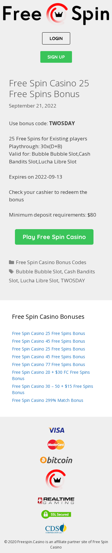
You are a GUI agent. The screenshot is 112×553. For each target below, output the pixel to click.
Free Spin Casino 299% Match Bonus (47, 400)
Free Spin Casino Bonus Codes (51, 262)
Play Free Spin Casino (54, 236)
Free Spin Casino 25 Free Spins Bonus (48, 333)
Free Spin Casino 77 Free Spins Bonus (48, 364)
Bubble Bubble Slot (39, 271)
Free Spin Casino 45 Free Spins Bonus (48, 341)
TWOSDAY (73, 280)
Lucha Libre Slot (39, 280)
